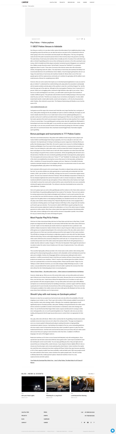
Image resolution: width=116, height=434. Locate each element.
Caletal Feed (53, 2)
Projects (62, 2)
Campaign (46, 419)
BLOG (78, 2)
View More (90, 373)
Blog (22, 393)
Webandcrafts (91, 431)
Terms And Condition (61, 431)
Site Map (71, 431)
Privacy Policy (50, 431)
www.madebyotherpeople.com (39, 107)
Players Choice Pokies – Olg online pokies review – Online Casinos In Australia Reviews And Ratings (57, 271)
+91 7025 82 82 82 (89, 415)
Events (46, 415)
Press (45, 412)
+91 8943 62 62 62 (89, 412)
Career (85, 2)
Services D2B (71, 2)
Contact (92, 2)
